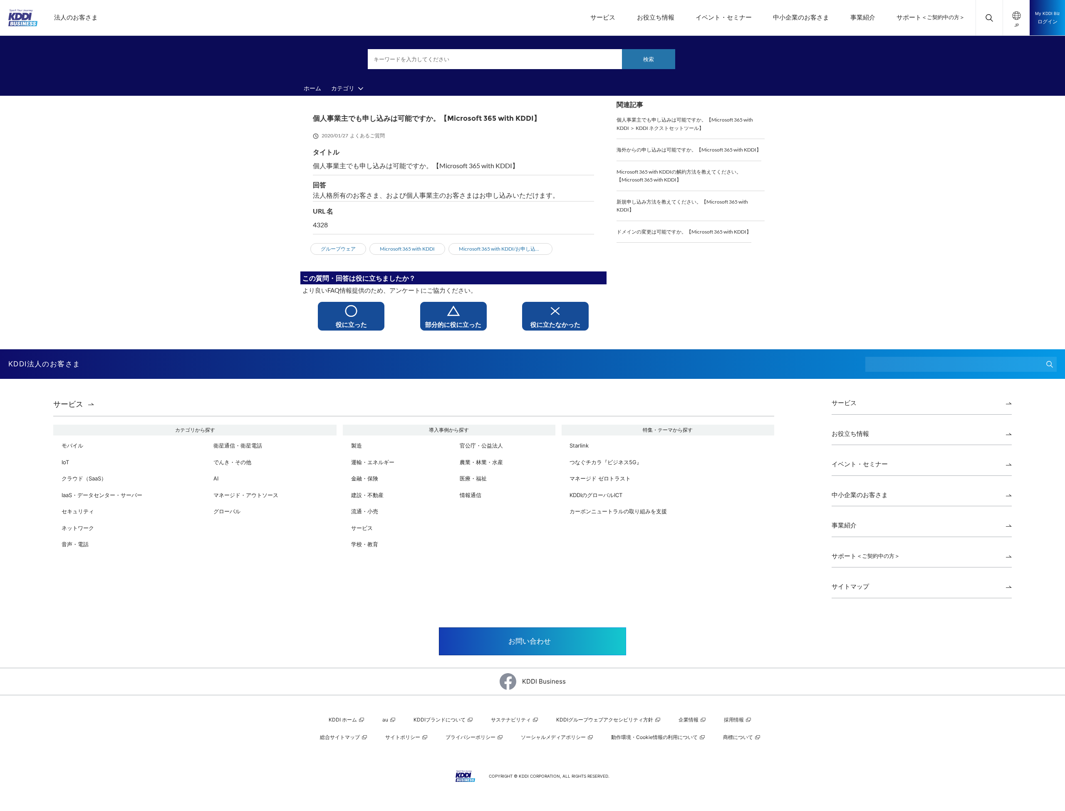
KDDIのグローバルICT (596, 495)
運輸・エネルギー (372, 462)
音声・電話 (75, 544)
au (385, 719)
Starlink (579, 445)
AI (215, 478)
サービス (602, 17)
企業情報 (689, 719)
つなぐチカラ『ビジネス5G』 (606, 462)
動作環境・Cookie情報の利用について (655, 737)
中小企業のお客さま (801, 17)
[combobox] (521, 59)
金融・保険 (364, 478)
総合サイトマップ (340, 737)
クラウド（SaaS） (84, 478)
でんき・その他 (232, 462)
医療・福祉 (473, 478)
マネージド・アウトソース (245, 495)
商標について (738, 737)
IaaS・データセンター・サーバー (102, 495)
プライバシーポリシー (471, 737)
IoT (65, 462)
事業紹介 (862, 17)
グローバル (226, 511)
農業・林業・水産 (481, 462)
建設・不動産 (367, 495)
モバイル (72, 445)
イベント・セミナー (724, 17)
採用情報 (734, 719)
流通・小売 (364, 511)
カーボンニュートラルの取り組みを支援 (618, 511)
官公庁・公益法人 (481, 445)
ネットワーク (78, 528)
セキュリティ (78, 511)
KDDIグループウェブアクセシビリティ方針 (605, 719)
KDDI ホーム (343, 719)
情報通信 (470, 495)
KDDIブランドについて (440, 719)
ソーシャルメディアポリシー (554, 737)
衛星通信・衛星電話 (237, 445)
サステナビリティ (511, 719)
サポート (931, 17)
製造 (356, 445)
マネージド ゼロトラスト (600, 478)
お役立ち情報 (655, 17)
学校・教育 (364, 544)
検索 (648, 59)
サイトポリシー (403, 737)
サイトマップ (850, 586)
